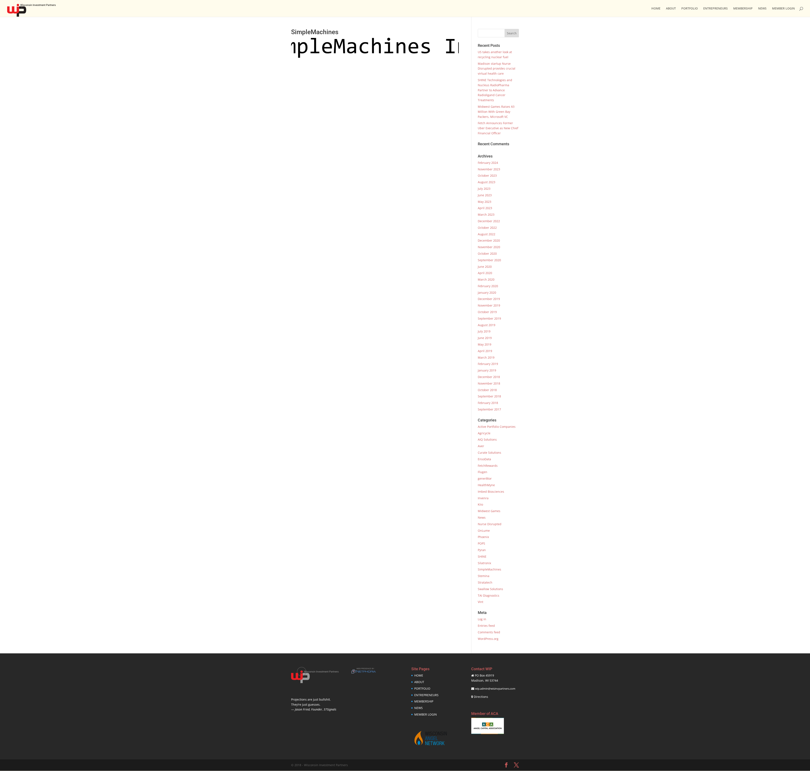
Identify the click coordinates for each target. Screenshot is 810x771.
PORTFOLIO (689, 8)
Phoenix (483, 537)
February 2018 (488, 403)
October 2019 (487, 312)
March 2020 (486, 279)
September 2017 (489, 409)
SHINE (482, 556)
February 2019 (488, 364)
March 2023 (486, 215)
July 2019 (484, 331)
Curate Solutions (489, 453)
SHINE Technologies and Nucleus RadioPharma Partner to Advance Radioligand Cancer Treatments (495, 90)
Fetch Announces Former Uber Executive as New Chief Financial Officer (498, 128)
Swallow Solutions (490, 589)
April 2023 (485, 208)
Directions (481, 697)
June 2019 (485, 338)
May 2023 (484, 202)
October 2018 (487, 390)
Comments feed (489, 632)
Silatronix (484, 563)
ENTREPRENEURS (715, 8)
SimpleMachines (489, 569)
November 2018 (489, 383)
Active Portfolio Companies (497, 427)
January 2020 (487, 293)
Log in (482, 619)
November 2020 (489, 247)
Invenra (483, 498)
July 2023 (484, 189)
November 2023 (489, 169)
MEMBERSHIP (743, 8)
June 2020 (485, 267)
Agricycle (484, 433)
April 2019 (485, 351)
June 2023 (485, 195)
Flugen (482, 472)
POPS (481, 543)
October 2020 (487, 254)
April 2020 (485, 273)
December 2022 (489, 221)
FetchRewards (488, 466)
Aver (481, 446)
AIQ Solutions (487, 439)
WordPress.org (488, 639)
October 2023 (487, 176)
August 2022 (486, 234)
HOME (655, 8)
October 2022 (487, 228)
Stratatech (485, 582)
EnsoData (484, 459)
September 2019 (489, 318)
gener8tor (485, 478)
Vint (480, 602)
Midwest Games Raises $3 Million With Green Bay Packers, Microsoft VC (496, 112)
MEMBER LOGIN (783, 8)
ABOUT (671, 8)
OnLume (484, 531)
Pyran (482, 550)
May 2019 (484, 344)
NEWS (762, 8)
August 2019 (486, 325)
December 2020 (489, 240)
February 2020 (488, 286)
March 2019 (486, 357)
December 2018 (489, 377)
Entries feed (486, 626)
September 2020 (489, 260)
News (482, 517)
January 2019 (487, 370)
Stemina (483, 576)
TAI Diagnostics (488, 595)
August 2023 (486, 182)
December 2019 (489, 299)
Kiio (480, 504)
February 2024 (488, 163)
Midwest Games (489, 511)
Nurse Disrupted (489, 524)
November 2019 (489, 305)
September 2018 (489, 396)
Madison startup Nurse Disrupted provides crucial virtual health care (496, 69)
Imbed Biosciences (491, 492)
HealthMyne (486, 485)
